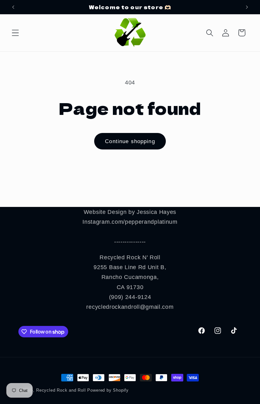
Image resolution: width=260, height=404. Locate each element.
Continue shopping (130, 141)
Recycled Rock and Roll (61, 390)
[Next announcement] (247, 7)
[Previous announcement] (13, 7)
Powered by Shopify (108, 390)
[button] (15, 33)
